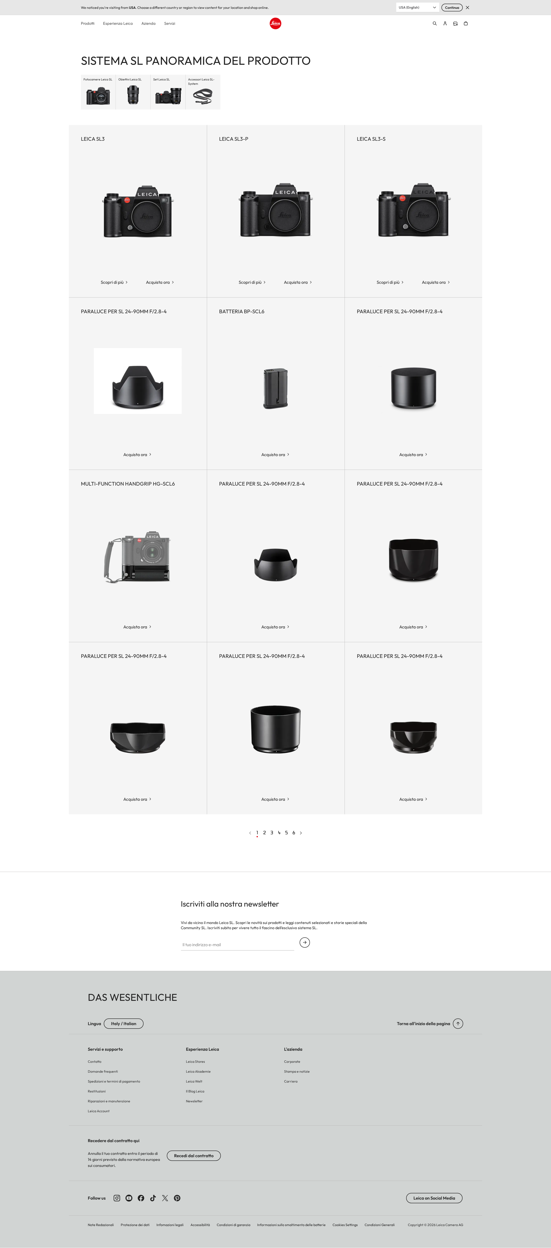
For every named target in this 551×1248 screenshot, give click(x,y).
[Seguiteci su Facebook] (141, 1198)
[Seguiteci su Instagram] (117, 1198)
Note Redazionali (101, 1225)
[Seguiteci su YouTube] (129, 1198)
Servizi (169, 23)
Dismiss (467, 7)
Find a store (455, 24)
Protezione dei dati (135, 1225)
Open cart (465, 23)
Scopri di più (112, 282)
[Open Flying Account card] (445, 23)
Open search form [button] (434, 23)
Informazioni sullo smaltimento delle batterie (291, 1225)
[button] (458, 1023)
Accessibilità (200, 1225)
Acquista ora (158, 282)
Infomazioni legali (170, 1225)
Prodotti (87, 23)
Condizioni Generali (380, 1225)
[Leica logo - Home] (275, 23)
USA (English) (409, 7)
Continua (452, 7)
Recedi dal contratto (194, 1155)
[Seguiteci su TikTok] (153, 1198)
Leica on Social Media (434, 1198)
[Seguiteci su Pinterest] (177, 1198)
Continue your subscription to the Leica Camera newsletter (305, 942)
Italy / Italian (123, 1023)
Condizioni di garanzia (233, 1225)
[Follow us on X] (165, 1198)
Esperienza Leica (118, 23)
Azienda (148, 23)
